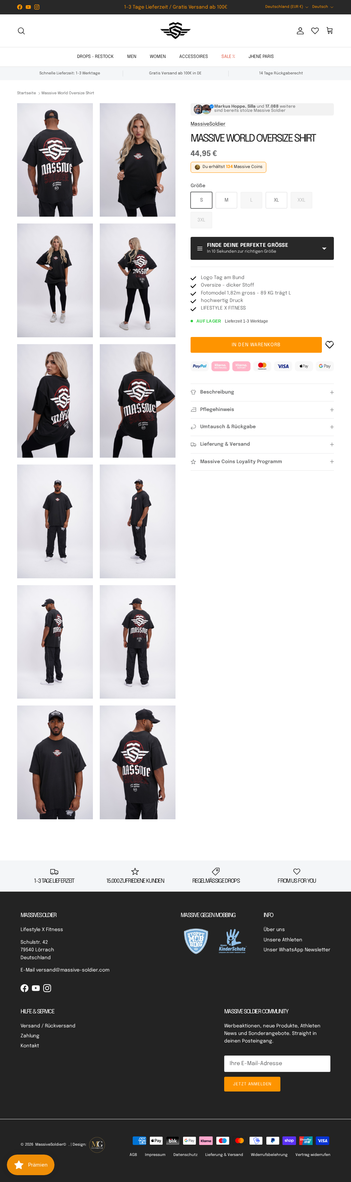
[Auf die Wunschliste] (329, 344)
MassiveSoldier (208, 124)
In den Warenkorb (256, 344)
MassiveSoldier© (50, 1145)
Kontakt (30, 1046)
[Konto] (298, 31)
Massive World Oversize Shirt (67, 93)
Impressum (155, 1155)
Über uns (274, 929)
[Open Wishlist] (315, 31)
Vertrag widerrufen (312, 1155)
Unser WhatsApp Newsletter (297, 950)
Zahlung (30, 1036)
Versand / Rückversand (48, 1026)
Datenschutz (185, 1155)
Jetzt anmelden (252, 1084)
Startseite (26, 93)
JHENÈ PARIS (261, 57)
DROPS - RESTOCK (95, 57)
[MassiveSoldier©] (175, 30)
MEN (131, 57)
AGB (133, 1155)
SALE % (228, 57)
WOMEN (158, 57)
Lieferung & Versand (224, 1155)
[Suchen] (21, 31)
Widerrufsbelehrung (269, 1155)
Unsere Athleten (283, 940)
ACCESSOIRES (193, 57)
